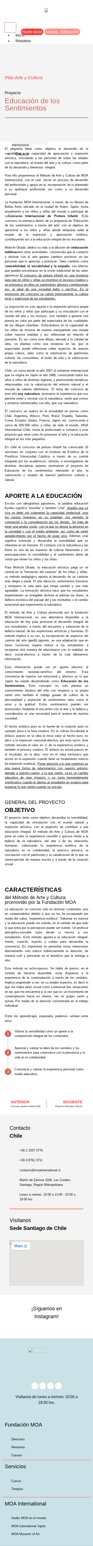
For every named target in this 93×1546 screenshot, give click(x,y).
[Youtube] (50, 1386)
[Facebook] (42, 1386)
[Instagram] (34, 1386)
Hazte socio (32, 32)
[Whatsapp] (58, 1386)
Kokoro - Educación (62, 32)
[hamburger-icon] (10, 27)
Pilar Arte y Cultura (24, 77)
